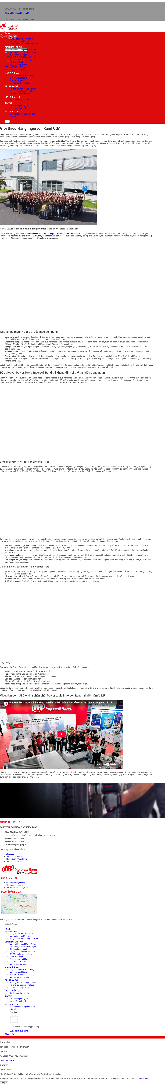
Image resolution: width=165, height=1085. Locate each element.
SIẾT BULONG (11, 36)
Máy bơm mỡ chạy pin (19, 83)
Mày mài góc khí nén (18, 78)
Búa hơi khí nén (16, 80)
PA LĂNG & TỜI (11, 86)
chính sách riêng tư (143, 1078)
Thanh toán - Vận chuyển (16, 859)
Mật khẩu (4, 1051)
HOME (7, 33)
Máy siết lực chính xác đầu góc (23, 52)
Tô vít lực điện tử (17, 62)
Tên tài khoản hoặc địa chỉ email (14, 1047)
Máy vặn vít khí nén (18, 67)
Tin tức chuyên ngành (19, 105)
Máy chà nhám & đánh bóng (22, 75)
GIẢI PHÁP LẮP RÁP (14, 47)
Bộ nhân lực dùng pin (19, 54)
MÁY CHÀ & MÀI (12, 73)
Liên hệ (13, 116)
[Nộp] (6, 52)
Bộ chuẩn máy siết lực (19, 100)
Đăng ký (4, 1083)
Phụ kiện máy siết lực (19, 64)
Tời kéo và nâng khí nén (20, 94)
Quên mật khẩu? (7, 1060)
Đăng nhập (23, 1056)
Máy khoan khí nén (18, 69)
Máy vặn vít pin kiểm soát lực (22, 57)
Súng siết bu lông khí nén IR (17, 13)
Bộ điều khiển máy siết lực (21, 59)
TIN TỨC (8, 103)
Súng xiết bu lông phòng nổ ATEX (24, 44)
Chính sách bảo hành (15, 861)
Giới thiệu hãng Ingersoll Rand (22, 114)
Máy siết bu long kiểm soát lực (23, 50)
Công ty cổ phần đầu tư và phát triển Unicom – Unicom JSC (55, 233)
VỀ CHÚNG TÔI (11, 111)
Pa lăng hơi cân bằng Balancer (23, 89)
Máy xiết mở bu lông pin (20, 41)
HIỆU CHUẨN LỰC (12, 97)
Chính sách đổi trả (14, 856)
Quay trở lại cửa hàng (19, 1031)
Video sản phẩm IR (18, 108)
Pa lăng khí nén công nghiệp (22, 91)
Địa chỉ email (6, 1070)
